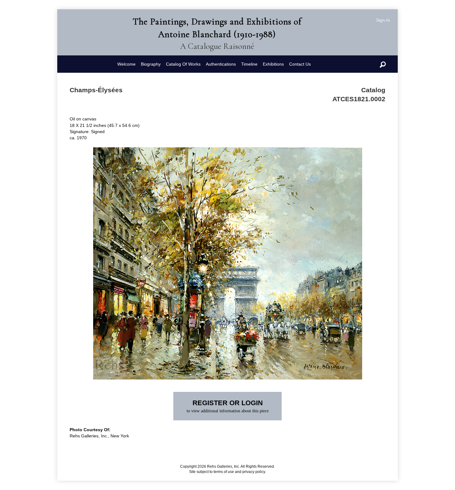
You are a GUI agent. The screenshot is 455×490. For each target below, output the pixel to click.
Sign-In (383, 20)
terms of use (224, 472)
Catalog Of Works (183, 64)
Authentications (221, 64)
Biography (151, 64)
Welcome (126, 64)
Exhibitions (273, 64)
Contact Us (300, 64)
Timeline (249, 64)
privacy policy (253, 472)
